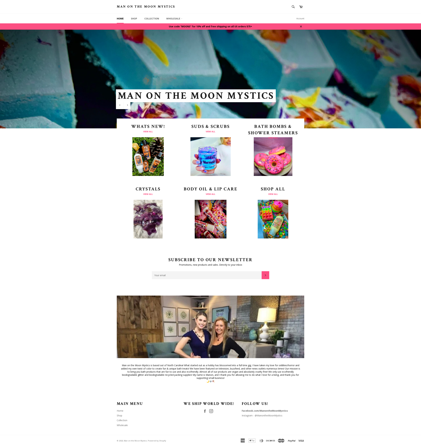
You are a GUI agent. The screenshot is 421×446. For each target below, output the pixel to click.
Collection (151, 18)
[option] (210, 79)
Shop (134, 18)
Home (120, 18)
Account (300, 18)
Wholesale (173, 18)
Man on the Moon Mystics (146, 6)
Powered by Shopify (157, 440)
